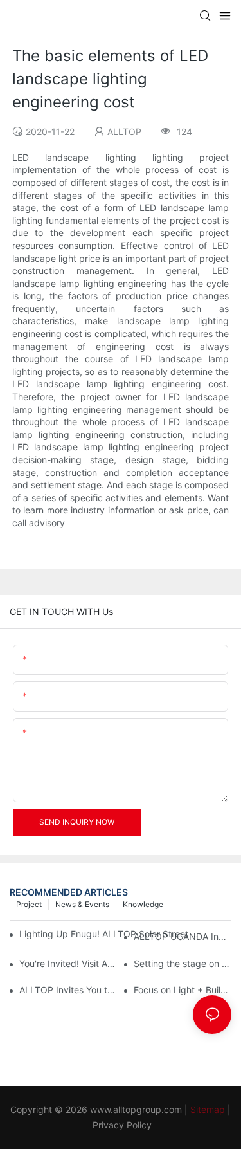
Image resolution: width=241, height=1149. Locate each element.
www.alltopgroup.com (136, 1109)
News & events (82, 904)
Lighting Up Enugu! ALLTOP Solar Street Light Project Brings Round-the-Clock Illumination (111, 933)
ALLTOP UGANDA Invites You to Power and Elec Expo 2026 (182, 936)
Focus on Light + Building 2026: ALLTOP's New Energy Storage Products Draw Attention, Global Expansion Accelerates (182, 989)
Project (29, 904)
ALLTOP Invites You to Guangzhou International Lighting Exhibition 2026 (68, 989)
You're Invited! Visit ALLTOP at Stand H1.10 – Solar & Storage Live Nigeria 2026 (68, 963)
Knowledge (143, 904)
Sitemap (207, 1109)
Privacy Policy (122, 1124)
